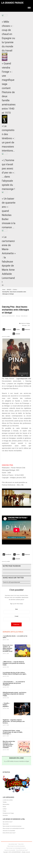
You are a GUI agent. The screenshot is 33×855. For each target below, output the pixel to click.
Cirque (4, 811)
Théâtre (5, 802)
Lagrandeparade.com (23, 378)
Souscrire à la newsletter (9, 830)
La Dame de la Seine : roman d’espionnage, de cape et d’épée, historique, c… (13, 732)
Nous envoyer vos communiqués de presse (13, 828)
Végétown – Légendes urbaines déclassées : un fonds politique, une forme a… (14, 721)
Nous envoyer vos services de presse (12, 826)
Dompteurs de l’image (8, 813)
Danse (4, 806)
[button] (7, 329)
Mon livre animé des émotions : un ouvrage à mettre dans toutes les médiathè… (9, 744)
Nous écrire (6, 824)
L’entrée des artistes (8, 800)
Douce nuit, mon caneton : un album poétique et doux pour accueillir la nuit (8, 648)
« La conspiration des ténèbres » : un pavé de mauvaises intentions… (8, 138)
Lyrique (5, 808)
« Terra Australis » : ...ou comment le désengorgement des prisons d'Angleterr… (14, 683)
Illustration (5, 815)
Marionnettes (6, 804)
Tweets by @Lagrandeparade (11, 582)
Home (3, 289)
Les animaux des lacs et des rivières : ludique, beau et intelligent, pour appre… (15, 673)
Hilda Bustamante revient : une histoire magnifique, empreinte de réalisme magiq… (14, 694)
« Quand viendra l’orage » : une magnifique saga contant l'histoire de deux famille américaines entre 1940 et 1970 (8, 88)
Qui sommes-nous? (7, 821)
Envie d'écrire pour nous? (9, 832)
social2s (8, 336)
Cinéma (15, 289)
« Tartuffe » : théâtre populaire (6, 705)
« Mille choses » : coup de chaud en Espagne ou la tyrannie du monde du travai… (14, 663)
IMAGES (9, 289)
